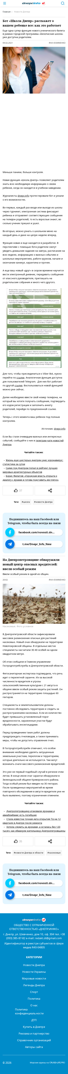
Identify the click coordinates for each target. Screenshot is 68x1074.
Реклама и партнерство (34, 1033)
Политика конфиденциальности (29, 1011)
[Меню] (5, 3)
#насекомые (54, 852)
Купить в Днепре (34, 1027)
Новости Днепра (34, 965)
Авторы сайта (34, 1047)
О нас (34, 1005)
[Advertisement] (34, 131)
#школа (26, 502)
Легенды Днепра (34, 985)
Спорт (34, 992)
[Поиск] (63, 3)
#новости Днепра (43, 502)
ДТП (34, 1020)
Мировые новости (34, 978)
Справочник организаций (34, 1040)
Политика (34, 998)
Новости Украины (34, 972)
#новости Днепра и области (28, 852)
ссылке (20, 377)
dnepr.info (23, 195)
